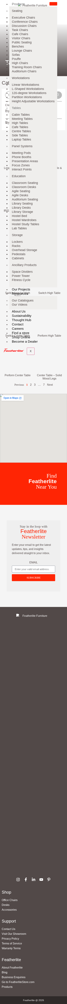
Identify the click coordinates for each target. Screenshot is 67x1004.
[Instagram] (18, 879)
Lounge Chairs (22, 50)
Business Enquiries (13, 977)
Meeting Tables (22, 119)
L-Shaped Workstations (28, 89)
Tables (16, 108)
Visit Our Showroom (14, 933)
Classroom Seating (25, 183)
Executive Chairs (23, 17)
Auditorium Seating (25, 199)
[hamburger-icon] (53, 4)
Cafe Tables (20, 127)
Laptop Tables (21, 139)
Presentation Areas (25, 161)
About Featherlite (12, 967)
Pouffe (16, 59)
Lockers (17, 241)
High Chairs (20, 63)
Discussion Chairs (24, 26)
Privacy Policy (10, 938)
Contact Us (8, 929)
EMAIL (33, 562)
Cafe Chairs (20, 34)
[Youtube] (41, 879)
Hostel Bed (19, 216)
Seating (17, 11)
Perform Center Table (18, 375)
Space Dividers (22, 271)
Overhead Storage (24, 250)
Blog (4, 972)
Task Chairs (20, 30)
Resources (20, 293)
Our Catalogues (23, 300)
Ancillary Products (24, 265)
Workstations (21, 78)
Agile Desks (20, 195)
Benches (18, 46)
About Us (19, 311)
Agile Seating (21, 191)
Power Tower (21, 276)
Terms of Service (12, 943)
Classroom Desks (24, 187)
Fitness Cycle (21, 280)
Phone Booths (21, 157)
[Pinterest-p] (49, 879)
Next (50, 384)
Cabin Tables (21, 114)
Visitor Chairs (21, 38)
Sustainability (21, 316)
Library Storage (22, 212)
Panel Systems (22, 146)
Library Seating (22, 203)
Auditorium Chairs (24, 71)
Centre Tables (21, 131)
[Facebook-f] (26, 879)
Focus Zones (21, 165)
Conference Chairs (25, 21)
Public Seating (22, 42)
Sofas (16, 54)
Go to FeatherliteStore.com (18, 982)
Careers (18, 328)
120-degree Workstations (29, 93)
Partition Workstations (27, 97)
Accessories (9, 909)
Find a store (20, 333)
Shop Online (21, 337)
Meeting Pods (21, 153)
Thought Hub (21, 320)
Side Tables (20, 135)
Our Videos (19, 304)
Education (19, 176)
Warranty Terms (11, 948)
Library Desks (21, 207)
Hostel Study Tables (25, 224)
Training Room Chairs (27, 67)
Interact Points (22, 169)
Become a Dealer (25, 341)
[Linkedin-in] (33, 879)
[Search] (57, 94)
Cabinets (18, 258)
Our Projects (21, 289)
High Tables (20, 123)
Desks (5, 904)
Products (18, 4)
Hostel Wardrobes (24, 220)
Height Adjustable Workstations (33, 101)
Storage (17, 235)
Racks (16, 246)
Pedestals (18, 254)
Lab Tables (19, 228)
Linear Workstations (25, 84)
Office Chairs (10, 900)
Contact (17, 324)
